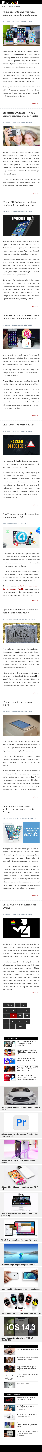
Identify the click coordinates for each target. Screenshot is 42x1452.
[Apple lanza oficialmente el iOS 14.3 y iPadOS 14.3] (21, 1335)
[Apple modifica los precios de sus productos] (21, 1286)
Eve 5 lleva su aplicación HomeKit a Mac (19, 1240)
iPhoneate (10, 2)
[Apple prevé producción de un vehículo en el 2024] (21, 1105)
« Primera (9, 1005)
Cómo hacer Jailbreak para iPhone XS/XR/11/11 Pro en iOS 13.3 (26, 1060)
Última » (20, 1027)
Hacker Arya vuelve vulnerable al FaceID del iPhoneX (27, 1359)
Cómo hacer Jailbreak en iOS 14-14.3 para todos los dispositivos (26, 1043)
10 (6, 1010)
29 (6, 1016)
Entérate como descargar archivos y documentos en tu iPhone (18, 809)
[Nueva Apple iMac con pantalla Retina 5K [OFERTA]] (21, 1211)
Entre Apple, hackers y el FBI (18, 424)
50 (19, 1021)
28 (26, 1010)
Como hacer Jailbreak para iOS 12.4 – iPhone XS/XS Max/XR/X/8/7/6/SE (27, 1069)
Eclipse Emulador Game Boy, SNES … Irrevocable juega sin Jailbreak (27, 1052)
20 (13, 1010)
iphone (10, 6)
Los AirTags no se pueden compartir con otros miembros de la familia (27, 1408)
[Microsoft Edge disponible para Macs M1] (21, 1262)
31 (20, 1016)
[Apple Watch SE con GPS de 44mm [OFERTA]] (21, 1311)
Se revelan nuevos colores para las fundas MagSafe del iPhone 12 (27, 1425)
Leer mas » (35, 103)
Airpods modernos (23, 1383)
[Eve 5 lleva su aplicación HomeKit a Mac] (21, 1237)
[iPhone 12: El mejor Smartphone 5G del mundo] (21, 1158)
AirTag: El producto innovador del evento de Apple (27, 1415)
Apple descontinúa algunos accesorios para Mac (26, 1398)
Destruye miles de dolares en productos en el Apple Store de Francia (27, 1368)
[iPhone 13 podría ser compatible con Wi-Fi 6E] (21, 1184)
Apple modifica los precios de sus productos (20, 1289)
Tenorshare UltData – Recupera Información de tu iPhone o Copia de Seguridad (26, 1077)
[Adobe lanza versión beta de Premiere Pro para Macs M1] (21, 1131)
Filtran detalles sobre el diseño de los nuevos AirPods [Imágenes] (27, 1433)
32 (27, 1016)
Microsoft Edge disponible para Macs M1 (18, 1265)
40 (13, 1021)
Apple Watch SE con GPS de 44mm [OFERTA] (21, 1313)
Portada (3, 6)
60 (26, 1021)
